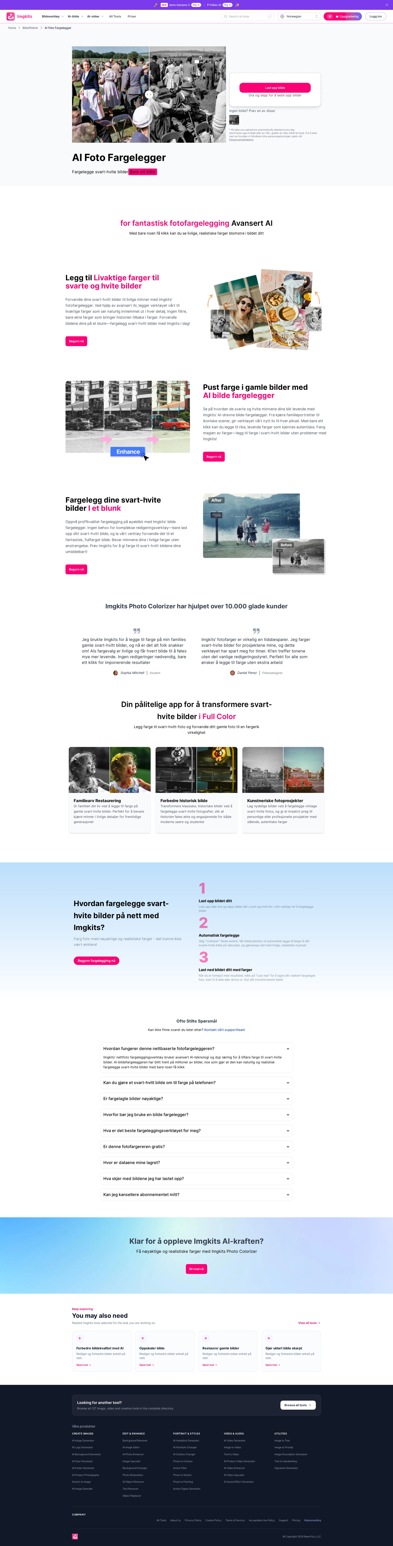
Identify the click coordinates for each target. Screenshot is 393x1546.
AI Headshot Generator (186, 1440)
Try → (196, 4)
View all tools (307, 1323)
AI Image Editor (131, 1447)
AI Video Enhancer (234, 1468)
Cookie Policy (213, 1520)
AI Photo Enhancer (133, 1454)
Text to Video (231, 1454)
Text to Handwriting (285, 1461)
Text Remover (130, 1488)
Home (12, 28)
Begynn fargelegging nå (96, 961)
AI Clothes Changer (184, 1454)
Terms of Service (235, 1520)
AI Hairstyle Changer (185, 1447)
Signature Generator (286, 1468)
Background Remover (135, 1440)
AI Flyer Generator (82, 1461)
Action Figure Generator (186, 1488)
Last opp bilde (275, 87)
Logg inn (376, 16)
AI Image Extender (82, 1488)
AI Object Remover (133, 1481)
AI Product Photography (85, 1474)
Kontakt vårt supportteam (224, 1030)
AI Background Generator (86, 1454)
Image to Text (282, 1440)
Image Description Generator (290, 1454)
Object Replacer (132, 1495)
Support (283, 1520)
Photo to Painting (183, 1481)
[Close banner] (387, 5)
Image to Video (232, 1447)
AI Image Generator (83, 1440)
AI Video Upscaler (234, 1474)
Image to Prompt (283, 1447)
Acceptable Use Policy (262, 1520)
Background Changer (135, 1468)
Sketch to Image (81, 1481)
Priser (132, 16)
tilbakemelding (312, 1520)
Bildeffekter (30, 28)
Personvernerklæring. (241, 139)
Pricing (296, 1520)
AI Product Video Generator (239, 1461)
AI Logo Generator (82, 1447)
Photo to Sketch (182, 1474)
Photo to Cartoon (183, 1461)
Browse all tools (296, 1405)
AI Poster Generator (83, 1468)
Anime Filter (180, 1468)
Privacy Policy (193, 1520)
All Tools (115, 16)
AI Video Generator (234, 1440)
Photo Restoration (133, 1474)
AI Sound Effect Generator (239, 1481)
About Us (175, 1520)
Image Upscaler (131, 1461)
